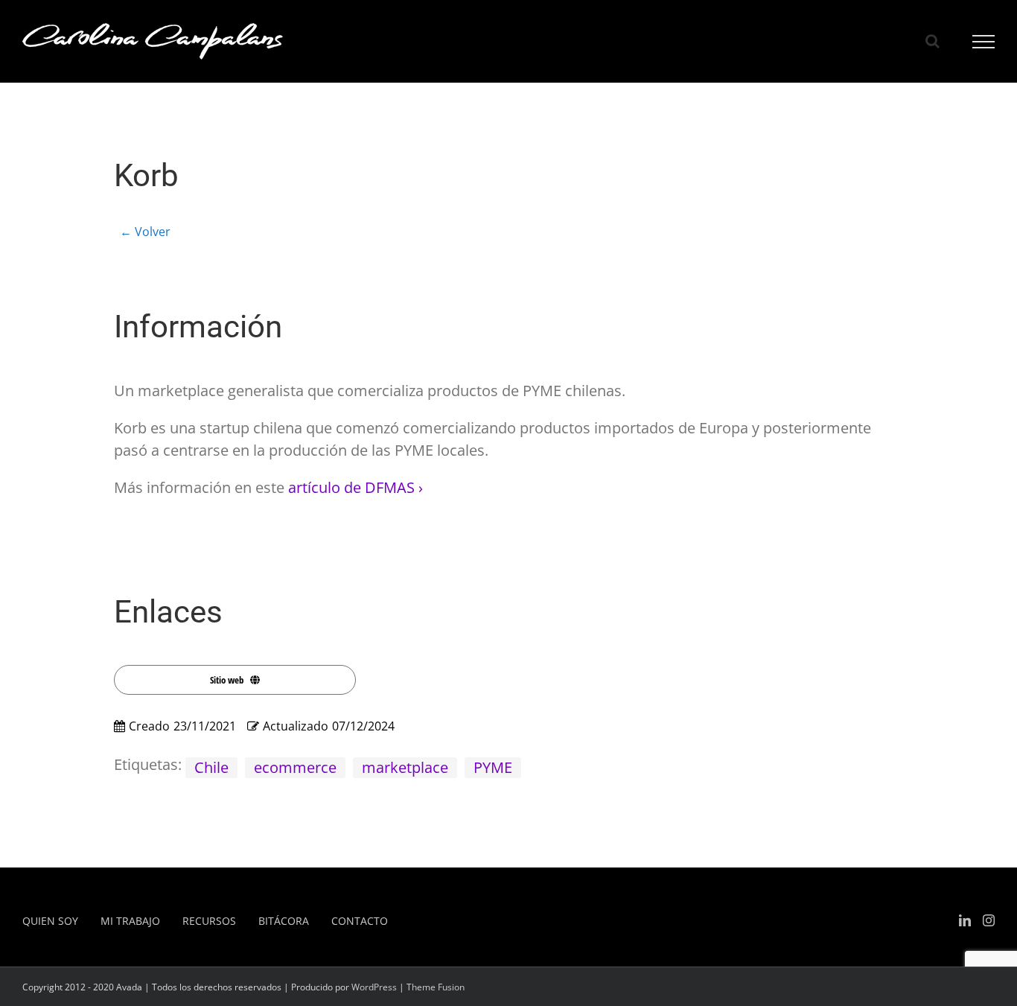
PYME (493, 767)
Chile (211, 767)
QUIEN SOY (50, 921)
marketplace (405, 767)
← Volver (145, 231)
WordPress (374, 987)
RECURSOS (209, 921)
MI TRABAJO (130, 921)
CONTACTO (359, 921)
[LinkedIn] (965, 920)
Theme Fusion (436, 987)
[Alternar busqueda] (932, 41)
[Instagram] (989, 920)
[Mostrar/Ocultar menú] (984, 41)
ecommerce (295, 767)
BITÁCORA (283, 921)
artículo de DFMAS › (355, 487)
